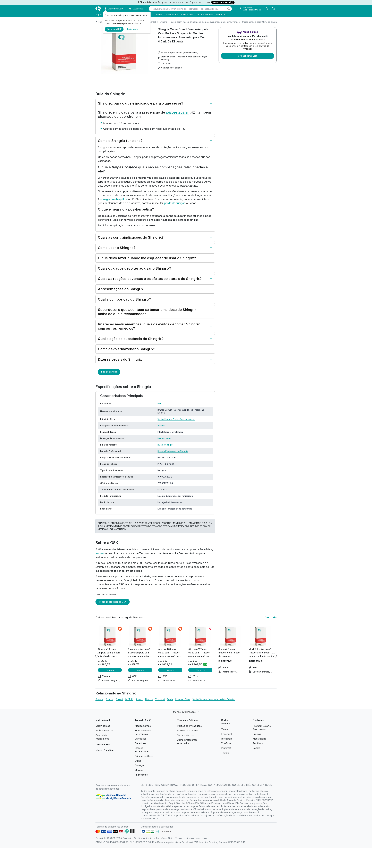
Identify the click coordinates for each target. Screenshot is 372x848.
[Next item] (274, 655)
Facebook (226, 734)
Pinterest (226, 748)
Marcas (139, 770)
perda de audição (174, 203)
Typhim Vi (160, 699)
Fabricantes (141, 774)
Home (101, 22)
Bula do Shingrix (109, 371)
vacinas (100, 553)
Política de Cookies (187, 730)
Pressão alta (172, 14)
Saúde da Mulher (204, 14)
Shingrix (163, 22)
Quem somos (102, 725)
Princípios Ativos (144, 756)
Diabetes (158, 14)
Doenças (139, 765)
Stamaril (119, 699)
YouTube (226, 743)
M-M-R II (129, 699)
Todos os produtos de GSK (112, 602)
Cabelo (256, 748)
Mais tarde (132, 29)
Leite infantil (187, 14)
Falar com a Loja (249, 56)
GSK (160, 403)
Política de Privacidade (189, 725)
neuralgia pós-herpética (113, 199)
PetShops (258, 743)
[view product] (110, 636)
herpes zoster (177, 112)
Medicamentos (143, 725)
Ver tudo (271, 617)
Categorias (140, 738)
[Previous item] (98, 655)
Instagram (226, 738)
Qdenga (99, 699)
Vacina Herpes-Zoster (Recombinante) (179, 52)
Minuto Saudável (104, 750)
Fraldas (257, 734)
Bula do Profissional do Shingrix (173, 451)
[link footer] (148, 831)
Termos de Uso (185, 735)
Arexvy (139, 699)
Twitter (225, 729)
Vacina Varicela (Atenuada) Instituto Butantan (214, 699)
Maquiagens (259, 738)
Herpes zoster (164, 438)
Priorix (170, 699)
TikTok (225, 752)
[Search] (229, 9)
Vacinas (161, 425)
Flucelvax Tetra (182, 699)
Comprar (110, 670)
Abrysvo (149, 699)
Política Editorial (104, 730)
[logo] (98, 8)
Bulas (138, 760)
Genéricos (221, 14)
